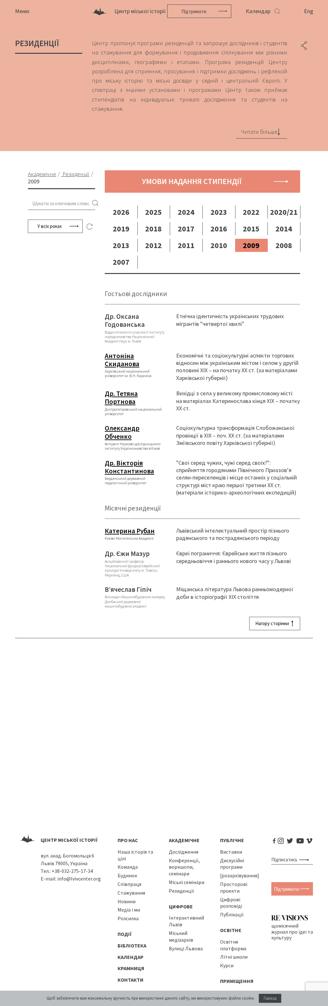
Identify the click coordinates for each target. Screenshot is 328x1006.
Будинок (127, 875)
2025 (153, 212)
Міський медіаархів (181, 936)
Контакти (131, 980)
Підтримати (193, 11)
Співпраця (129, 884)
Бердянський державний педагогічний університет (129, 472)
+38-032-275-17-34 (72, 871)
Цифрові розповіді (231, 902)
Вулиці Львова (186, 948)
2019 (121, 229)
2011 (186, 245)
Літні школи (234, 957)
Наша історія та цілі (135, 855)
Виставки (231, 852)
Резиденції (181, 891)
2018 (153, 229)
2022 (251, 212)
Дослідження (183, 852)
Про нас (128, 840)
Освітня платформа (233, 945)
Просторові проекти (233, 887)
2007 (121, 262)
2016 (218, 229)
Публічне (232, 840)
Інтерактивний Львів (186, 921)
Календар (258, 11)
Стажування (131, 892)
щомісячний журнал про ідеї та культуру (292, 931)
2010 (218, 245)
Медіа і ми (129, 909)
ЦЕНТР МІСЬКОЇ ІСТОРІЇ (69, 840)
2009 (251, 245)
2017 (186, 229)
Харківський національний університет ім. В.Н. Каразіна (128, 365)
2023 (218, 212)
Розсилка (128, 918)
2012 (153, 245)
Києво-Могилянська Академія (130, 534)
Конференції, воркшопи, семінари (184, 867)
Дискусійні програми (232, 863)
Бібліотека (132, 945)
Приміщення (236, 981)
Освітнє (231, 930)
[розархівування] (239, 875)
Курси (227, 965)
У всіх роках (49, 226)
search (95, 203)
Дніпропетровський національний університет (133, 403)
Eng (308, 11)
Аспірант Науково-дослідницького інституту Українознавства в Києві (132, 437)
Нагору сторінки (272, 623)
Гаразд (270, 998)
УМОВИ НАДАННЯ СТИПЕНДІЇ (192, 181)
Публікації (232, 914)
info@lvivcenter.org (79, 878)
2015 (251, 229)
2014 (283, 229)
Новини (126, 901)
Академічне (184, 840)
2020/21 (284, 212)
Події (125, 934)
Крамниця (131, 968)
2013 (121, 245)
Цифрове (181, 906)
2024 (186, 212)
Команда (128, 867)
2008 (283, 245)
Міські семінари (186, 882)
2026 (121, 212)
